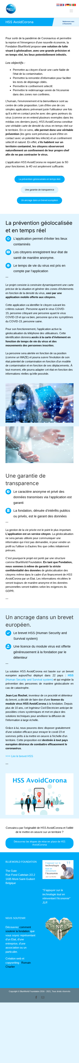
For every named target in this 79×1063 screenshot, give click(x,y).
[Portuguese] (74, 4)
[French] (64, 4)
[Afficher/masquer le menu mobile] (71, 11)
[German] (68, 4)
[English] (61, 4)
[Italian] (71, 4)
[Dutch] (58, 4)
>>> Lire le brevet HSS (19, 756)
